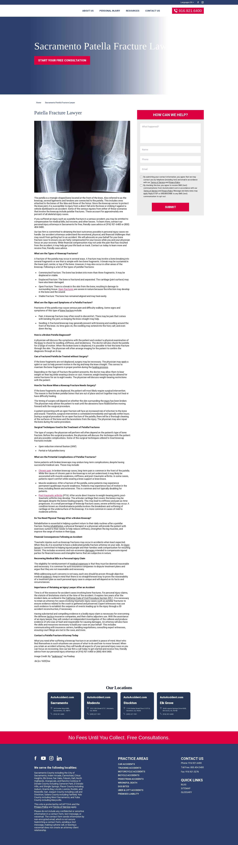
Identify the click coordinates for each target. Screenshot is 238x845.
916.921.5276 (192, 771)
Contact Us (152, 10)
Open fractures (66, 289)
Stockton (130, 703)
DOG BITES (123, 786)
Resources (132, 10)
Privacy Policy (41, 807)
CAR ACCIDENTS (126, 764)
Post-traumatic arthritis (50, 495)
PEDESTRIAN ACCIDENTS (131, 779)
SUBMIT (170, 207)
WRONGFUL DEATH (127, 782)
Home (38, 103)
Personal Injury (110, 10)
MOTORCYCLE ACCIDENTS (131, 771)
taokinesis (57, 656)
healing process (100, 367)
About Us (88, 10)
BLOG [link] (183, 784)
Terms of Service (62, 807)
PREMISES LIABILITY (128, 794)
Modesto (93, 703)
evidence (47, 576)
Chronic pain (45, 470)
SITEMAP (185, 788)
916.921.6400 (190, 11)
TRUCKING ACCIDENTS (129, 768)
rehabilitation (56, 526)
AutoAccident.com (62, 697)
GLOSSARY (186, 792)
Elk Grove (166, 703)
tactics (50, 616)
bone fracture (67, 310)
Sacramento (59, 703)
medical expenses (79, 563)
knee (40, 343)
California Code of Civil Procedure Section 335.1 (89, 598)
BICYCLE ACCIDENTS (128, 775)
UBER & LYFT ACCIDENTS (130, 790)
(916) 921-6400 (58, 714)
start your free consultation (62, 60)
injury (107, 401)
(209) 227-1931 (95, 714)
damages (90, 550)
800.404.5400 (197, 767)
